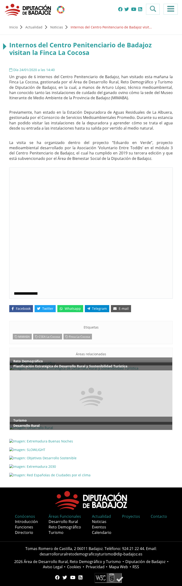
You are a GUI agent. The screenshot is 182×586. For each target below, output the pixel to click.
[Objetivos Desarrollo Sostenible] (91, 457)
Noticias (56, 27)
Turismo (56, 532)
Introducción (26, 521)
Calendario (101, 532)
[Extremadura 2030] (91, 466)
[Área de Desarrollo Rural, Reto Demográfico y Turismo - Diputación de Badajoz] (28, 9)
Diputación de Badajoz (145, 561)
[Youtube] (133, 9)
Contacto (159, 516)
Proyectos (131, 516)
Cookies (74, 566)
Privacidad (95, 566)
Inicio (13, 27)
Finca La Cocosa (79, 336)
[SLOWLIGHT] (91, 449)
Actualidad (33, 27)
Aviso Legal (53, 566)
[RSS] (140, 9)
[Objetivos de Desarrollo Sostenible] (60, 9)
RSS (135, 566)
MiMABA (24, 336)
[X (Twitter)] (126, 9)
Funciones (24, 527)
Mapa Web (118, 566)
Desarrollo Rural (63, 521)
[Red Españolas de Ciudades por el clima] (91, 475)
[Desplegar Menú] (171, 9)
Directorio (24, 532)
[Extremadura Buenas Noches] (91, 440)
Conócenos (25, 516)
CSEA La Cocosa (49, 336)
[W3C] (108, 577)
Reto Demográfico (65, 527)
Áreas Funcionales (65, 516)
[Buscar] (153, 9)
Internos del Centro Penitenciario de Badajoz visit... (111, 27)
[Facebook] (120, 9)
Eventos (99, 527)
